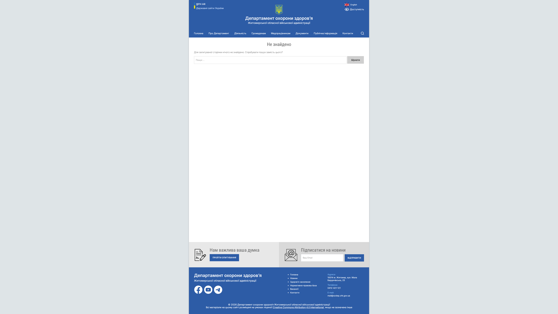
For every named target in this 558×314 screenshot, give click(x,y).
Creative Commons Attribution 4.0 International (298, 307)
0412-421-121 (334, 288)
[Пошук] (362, 33)
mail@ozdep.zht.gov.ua (339, 295)
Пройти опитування (224, 257)
